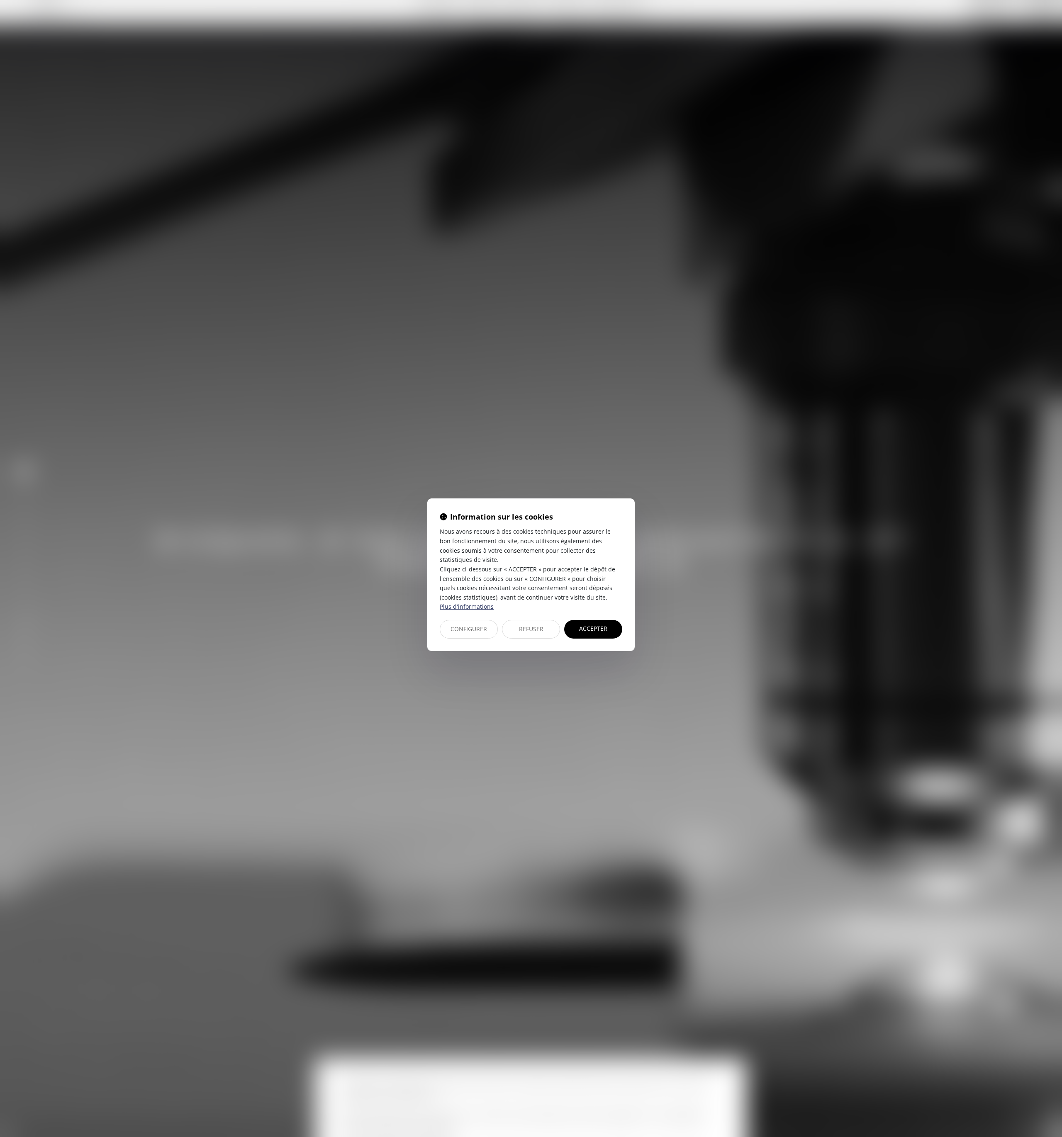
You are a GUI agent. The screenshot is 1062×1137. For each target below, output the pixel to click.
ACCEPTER (593, 628)
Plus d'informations (467, 606)
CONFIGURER (469, 629)
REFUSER (531, 629)
